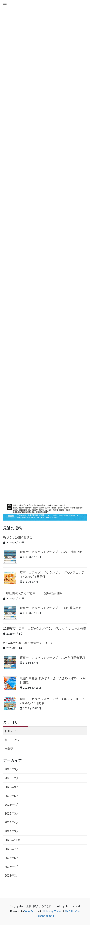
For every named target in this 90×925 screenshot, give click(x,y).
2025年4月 (12, 804)
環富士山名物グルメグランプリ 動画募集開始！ (52, 608)
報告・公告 (12, 739)
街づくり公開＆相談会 (17, 537)
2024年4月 (12, 822)
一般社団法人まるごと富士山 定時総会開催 (32, 593)
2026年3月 (12, 769)
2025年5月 (12, 795)
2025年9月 (12, 787)
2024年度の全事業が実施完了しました (28, 643)
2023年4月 (12, 866)
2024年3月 (12, 831)
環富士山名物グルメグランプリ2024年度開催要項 (52, 657)
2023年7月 (12, 849)
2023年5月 (12, 858)
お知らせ (10, 731)
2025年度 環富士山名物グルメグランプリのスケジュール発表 (44, 628)
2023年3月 (12, 875)
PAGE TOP (83, 893)
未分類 (9, 748)
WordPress (30, 911)
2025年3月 (12, 813)
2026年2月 (12, 778)
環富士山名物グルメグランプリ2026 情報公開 (51, 552)
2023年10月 (13, 840)
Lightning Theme (52, 911)
